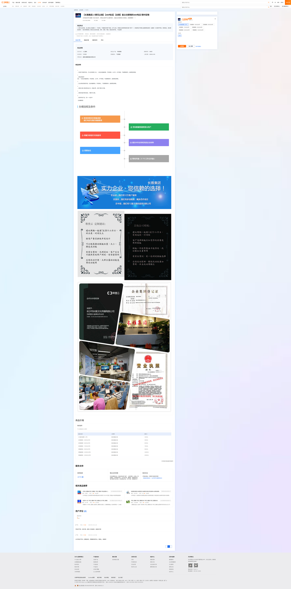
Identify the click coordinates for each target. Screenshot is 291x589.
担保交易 (87, 34)
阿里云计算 (121, 580)
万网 (129, 580)
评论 (102, 40)
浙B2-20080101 (110, 582)
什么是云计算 (78, 559)
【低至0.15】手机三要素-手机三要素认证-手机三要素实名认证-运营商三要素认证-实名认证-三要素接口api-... (95, 500)
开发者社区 (134, 562)
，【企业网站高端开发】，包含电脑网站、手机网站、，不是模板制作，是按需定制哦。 (97, 83)
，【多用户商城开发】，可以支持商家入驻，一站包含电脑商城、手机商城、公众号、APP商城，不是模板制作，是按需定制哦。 (107, 72)
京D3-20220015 (139, 582)
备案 (278, 2)
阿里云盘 (161, 580)
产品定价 (95, 566)
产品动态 (95, 564)
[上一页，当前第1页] (166, 546)
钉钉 (143, 580)
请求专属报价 (198, 46)
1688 (108, 580)
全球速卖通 (91, 580)
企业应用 (81, 10)
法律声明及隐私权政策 (80, 577)
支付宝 (147, 580)
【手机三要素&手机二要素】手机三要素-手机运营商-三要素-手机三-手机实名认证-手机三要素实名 (96, 491)
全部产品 (95, 559)
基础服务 (171, 559)
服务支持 (94, 40)
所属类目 (113, 54)
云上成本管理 (96, 571)
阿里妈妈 (112, 580)
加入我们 (120, 577)
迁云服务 (171, 564)
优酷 (140, 580)
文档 (132, 559)
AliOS (126, 580)
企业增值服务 (172, 562)
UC (135, 580)
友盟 (137, 580)
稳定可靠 (77, 566)
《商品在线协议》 (146, 478)
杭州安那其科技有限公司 (166, 500)
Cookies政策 (91, 577)
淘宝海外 (155, 580)
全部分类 (76, 10)
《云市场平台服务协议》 (157, 478)
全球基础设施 (78, 562)
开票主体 (79, 57)
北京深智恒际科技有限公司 (116, 491)
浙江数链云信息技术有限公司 (116, 500)
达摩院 (151, 580)
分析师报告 (77, 571)
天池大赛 (133, 564)
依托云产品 (113, 51)
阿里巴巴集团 (78, 580)
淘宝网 (83, 580)
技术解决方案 (115, 559)
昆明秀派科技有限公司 (166, 491)
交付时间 (79, 54)
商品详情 (77, 40)
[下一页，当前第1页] (171, 546)
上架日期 (146, 54)
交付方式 (79, 51)
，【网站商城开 (80, 77)
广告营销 (86, 10)
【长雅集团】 (80, 100)
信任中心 (171, 571)
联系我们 (113, 577)
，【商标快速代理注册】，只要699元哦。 (86, 92)
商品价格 (86, 40)
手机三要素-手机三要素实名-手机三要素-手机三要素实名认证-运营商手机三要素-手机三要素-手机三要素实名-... (145, 500)
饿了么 (165, 580)
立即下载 (79, 477)
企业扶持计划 (153, 564)
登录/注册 (288, 2)
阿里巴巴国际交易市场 (100, 580)
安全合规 (77, 569)
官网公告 (171, 566)
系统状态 (171, 569)
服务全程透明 (92, 34)
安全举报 (106, 577)
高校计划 (152, 562)
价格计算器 (96, 569)
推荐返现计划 (153, 566)
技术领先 (77, 564)
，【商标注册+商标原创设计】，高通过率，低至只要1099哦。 (91, 88)
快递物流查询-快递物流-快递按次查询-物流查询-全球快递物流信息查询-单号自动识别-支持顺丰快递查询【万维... (145, 491)
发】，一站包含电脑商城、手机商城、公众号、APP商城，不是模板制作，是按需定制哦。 (98, 78)
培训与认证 (134, 566)
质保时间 (146, 51)
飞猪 (116, 580)
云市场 (4, 6)
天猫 (87, 580)
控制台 (282, 2)
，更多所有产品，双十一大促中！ (85, 97)
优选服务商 (108, 34)
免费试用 (95, 562)
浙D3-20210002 (131, 582)
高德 (132, 580)
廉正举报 (99, 577)
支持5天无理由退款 (101, 34)
